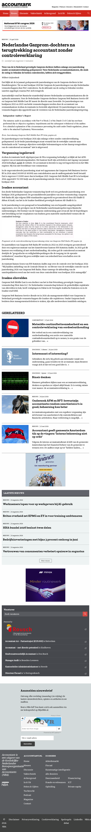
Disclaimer (14, 819)
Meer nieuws (45, 561)
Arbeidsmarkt (52, 761)
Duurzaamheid (53, 778)
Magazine (55, 7)
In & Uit (61, 13)
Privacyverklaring (30, 819)
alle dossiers (52, 774)
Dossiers (69, 7)
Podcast (62, 7)
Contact (86, 7)
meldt (19, 163)
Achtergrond (50, 13)
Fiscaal (49, 765)
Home (5, 13)
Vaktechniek (36, 13)
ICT (69, 782)
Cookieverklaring (50, 819)
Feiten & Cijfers (74, 13)
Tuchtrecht (29, 791)
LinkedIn (78, 819)
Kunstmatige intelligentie (58, 770)
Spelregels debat (66, 821)
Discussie (24, 13)
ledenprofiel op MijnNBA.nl (36, 710)
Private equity (74, 786)
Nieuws (14, 13)
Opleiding (50, 786)
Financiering (74, 778)
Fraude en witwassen (56, 782)
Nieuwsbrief (78, 7)
